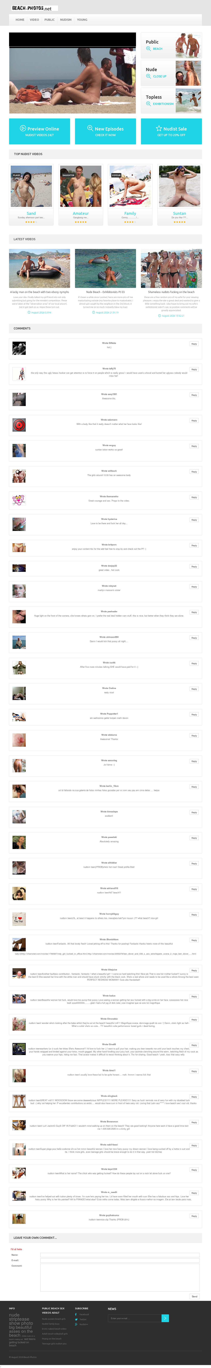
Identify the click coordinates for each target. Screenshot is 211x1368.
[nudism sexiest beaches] (31, 186)
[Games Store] (35, 8)
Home (20, 19)
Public (50, 19)
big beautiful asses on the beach (21, 1331)
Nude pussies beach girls (53, 1319)
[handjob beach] (179, 186)
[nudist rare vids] (130, 186)
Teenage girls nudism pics (54, 1343)
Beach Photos (30, 1357)
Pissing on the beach (51, 1338)
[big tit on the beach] (81, 186)
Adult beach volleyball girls (55, 1334)
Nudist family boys (50, 1324)
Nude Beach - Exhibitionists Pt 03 (105, 292)
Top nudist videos (28, 154)
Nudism (66, 19)
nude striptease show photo (21, 1318)
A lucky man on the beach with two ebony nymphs (39, 292)
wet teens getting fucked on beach (22, 1342)
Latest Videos (24, 239)
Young (82, 19)
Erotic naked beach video (54, 1329)
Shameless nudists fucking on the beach (171, 292)
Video (34, 19)
